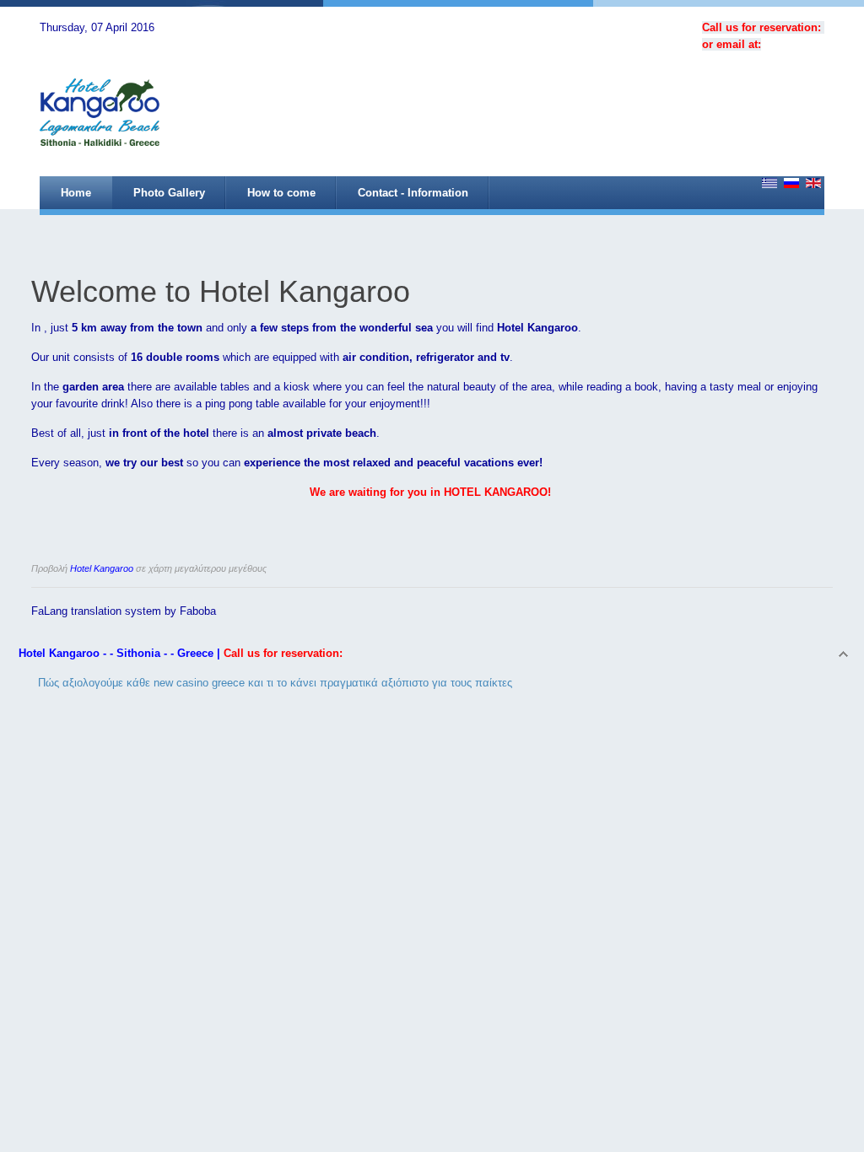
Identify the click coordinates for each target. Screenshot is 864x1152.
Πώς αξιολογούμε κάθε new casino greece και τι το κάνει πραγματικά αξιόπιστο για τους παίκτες (275, 682)
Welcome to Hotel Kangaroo (220, 291)
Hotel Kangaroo (101, 568)
